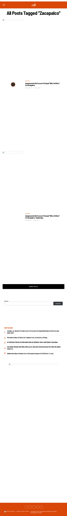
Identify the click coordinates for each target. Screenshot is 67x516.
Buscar (6, 301)
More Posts (33, 286)
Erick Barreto (28, 220)
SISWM (40, 512)
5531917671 (54, 511)
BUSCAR (58, 303)
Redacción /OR (28, 87)
